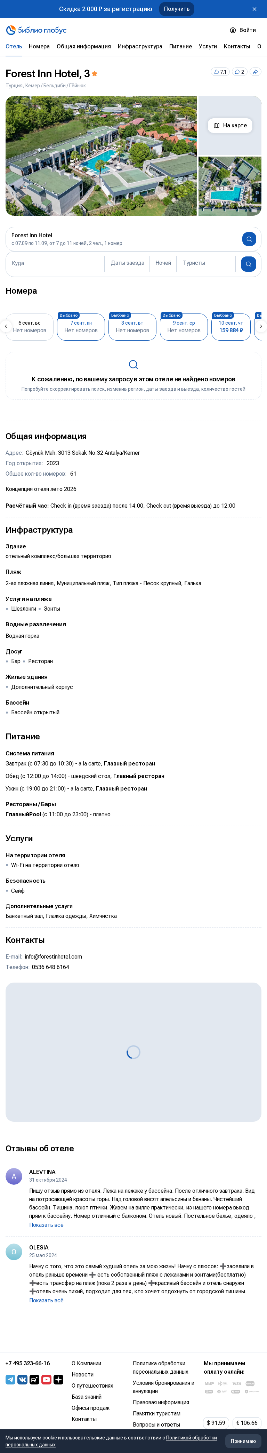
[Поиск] (248, 264)
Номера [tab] (39, 46)
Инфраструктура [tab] (140, 46)
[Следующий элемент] (261, 326)
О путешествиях (92, 1385)
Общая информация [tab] (84, 46)
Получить (176, 9)
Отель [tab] (14, 46)
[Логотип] (36, 30)
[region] (133, 156)
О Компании (86, 1363)
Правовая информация (161, 1402)
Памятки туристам (156, 1413)
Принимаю (243, 1441)
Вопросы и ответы (156, 1424)
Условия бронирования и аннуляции (163, 1387)
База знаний (87, 1397)
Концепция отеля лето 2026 (41, 489)
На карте (235, 125)
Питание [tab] (180, 46)
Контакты (84, 1419)
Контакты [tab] (237, 46)
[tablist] (133, 46)
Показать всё (46, 1225)
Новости (83, 1374)
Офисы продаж (91, 1408)
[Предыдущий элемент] (6, 326)
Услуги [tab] (208, 46)
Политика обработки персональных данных (160, 1367)
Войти (248, 30)
